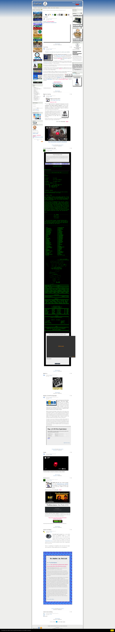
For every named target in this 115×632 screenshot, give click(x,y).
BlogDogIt (38, 4)
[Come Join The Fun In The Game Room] (57, 363)
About (54, 7)
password (37, 109)
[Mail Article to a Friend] (70, 94)
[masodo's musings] (53, 15)
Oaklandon (65, 58)
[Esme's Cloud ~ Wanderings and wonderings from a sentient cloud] (37, 13)
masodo (51, 19)
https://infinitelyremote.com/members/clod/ (49, 22)
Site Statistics (45, 7)
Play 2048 (57, 7)
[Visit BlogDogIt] (34, 125)
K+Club (36, 95)
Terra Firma (45, 47)
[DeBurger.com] (37, 74)
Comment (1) (55, 371)
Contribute (35, 7)
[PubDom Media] (62, 15)
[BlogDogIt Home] (45, 5)
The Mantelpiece (53, 562)
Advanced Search (40, 7)
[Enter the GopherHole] (34, 122)
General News (36, 92)
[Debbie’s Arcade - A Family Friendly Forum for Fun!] (37, 29)
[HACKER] (35, 628)
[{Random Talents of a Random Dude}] (35, 67)
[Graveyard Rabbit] (64, 15)
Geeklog (35, 89)
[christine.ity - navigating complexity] (37, 15)
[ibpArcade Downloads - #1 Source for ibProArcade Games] (37, 69)
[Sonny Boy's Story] (37, 60)
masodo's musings (37, 96)
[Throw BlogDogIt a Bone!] (40, 67)
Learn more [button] (29, 630)
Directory (49, 7)
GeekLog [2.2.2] (46, 62)
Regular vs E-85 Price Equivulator (50, 395)
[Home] (46, 15)
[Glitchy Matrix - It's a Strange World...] (37, 20)
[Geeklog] (69, 15)
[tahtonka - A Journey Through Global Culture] (37, 51)
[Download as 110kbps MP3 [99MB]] (57, 521)
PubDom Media (37, 97)
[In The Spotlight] (51, 15)
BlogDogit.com (59, 56)
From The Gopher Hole (38, 88)
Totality (44, 452)
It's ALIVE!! (45, 17)
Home (34, 86)
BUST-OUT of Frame (67, 442)
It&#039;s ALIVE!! (35, 133)
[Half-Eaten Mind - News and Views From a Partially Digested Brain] (37, 24)
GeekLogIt (36, 91)
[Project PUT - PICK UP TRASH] (40, 33)
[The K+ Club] (66, 15)
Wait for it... (45, 373)
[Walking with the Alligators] (37, 38)
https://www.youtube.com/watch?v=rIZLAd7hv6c (57, 141)
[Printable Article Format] (71, 94)
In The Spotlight (37, 94)
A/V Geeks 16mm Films (56, 100)
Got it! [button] (112, 630)
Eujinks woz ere (46, 478)
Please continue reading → (51, 599)
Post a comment (57, 43)
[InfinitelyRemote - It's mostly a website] (37, 80)
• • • (37, 140)
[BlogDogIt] (48, 15)
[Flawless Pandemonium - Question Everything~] (37, 49)
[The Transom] (60, 15)
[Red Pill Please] (77, 4)
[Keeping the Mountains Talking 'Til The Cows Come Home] (35, 33)
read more (53, 449)
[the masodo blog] (39, 628)
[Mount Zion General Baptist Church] (35, 78)
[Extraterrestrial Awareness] (77, 85)
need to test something (47, 611)
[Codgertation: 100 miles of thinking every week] (37, 22)
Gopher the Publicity (47, 529)
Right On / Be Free (47, 94)
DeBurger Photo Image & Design (60, 55)
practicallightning (57, 628)
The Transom (36, 100)
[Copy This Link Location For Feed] (42, 141)
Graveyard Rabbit (37, 93)
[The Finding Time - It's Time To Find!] (37, 58)
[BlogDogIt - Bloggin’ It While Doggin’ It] (77, 46)
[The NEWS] (57, 15)
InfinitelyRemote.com (48, 540)
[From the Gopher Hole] (55, 15)
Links (51, 7)
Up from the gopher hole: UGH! (49, 148)
